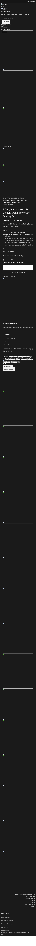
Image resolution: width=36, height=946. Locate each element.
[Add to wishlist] (14, 883)
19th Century (14, 224)
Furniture (11, 198)
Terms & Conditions (7, 924)
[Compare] (5, 883)
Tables (17, 226)
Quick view (9, 883)
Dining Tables (19, 198)
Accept (9, 944)
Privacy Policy (5, 917)
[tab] (15, 232)
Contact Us (4, 927)
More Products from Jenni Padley (13, 256)
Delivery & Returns (7, 920)
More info (3, 944)
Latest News (5, 930)
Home (5, 198)
